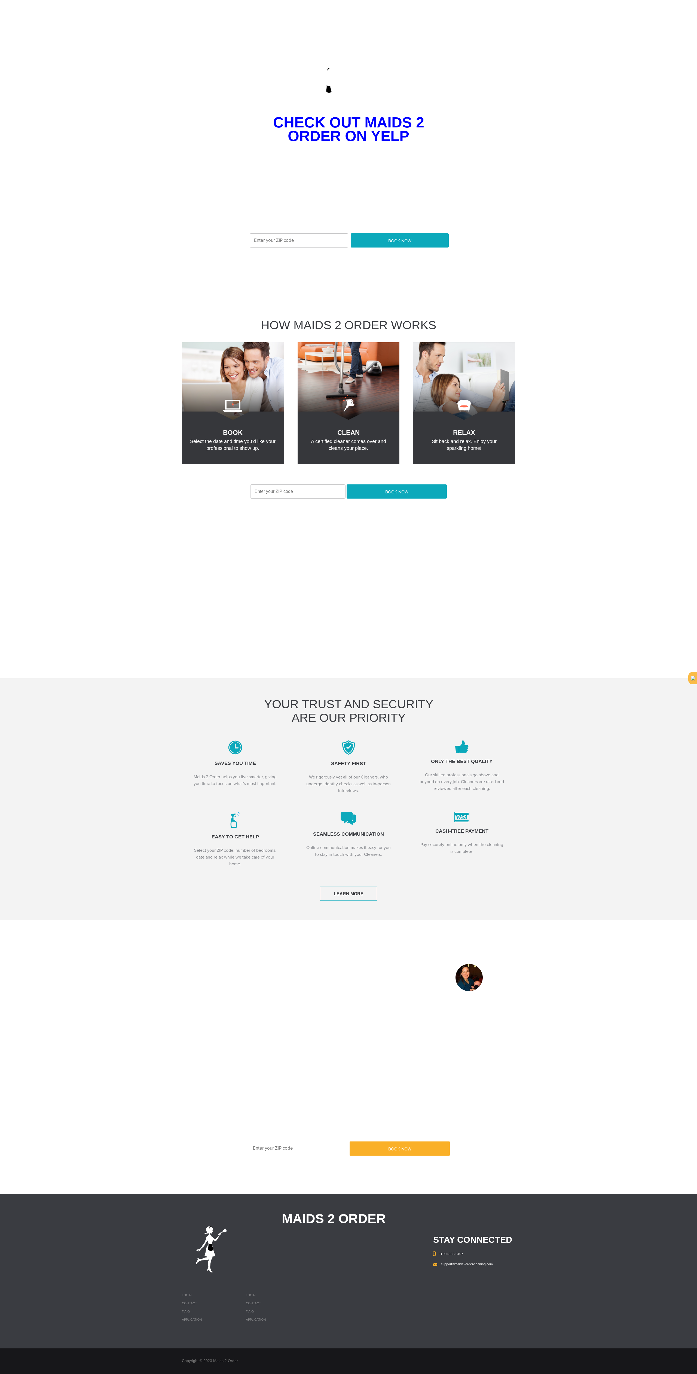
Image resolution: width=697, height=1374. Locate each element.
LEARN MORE (348, 893)
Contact (414, 10)
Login (467, 10)
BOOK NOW (399, 241)
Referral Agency (499, 10)
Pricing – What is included (346, 10)
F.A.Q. (389, 10)
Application (192, 1319)
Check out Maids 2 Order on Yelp (348, 129)
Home (304, 10)
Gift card (442, 10)
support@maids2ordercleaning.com (467, 1264)
